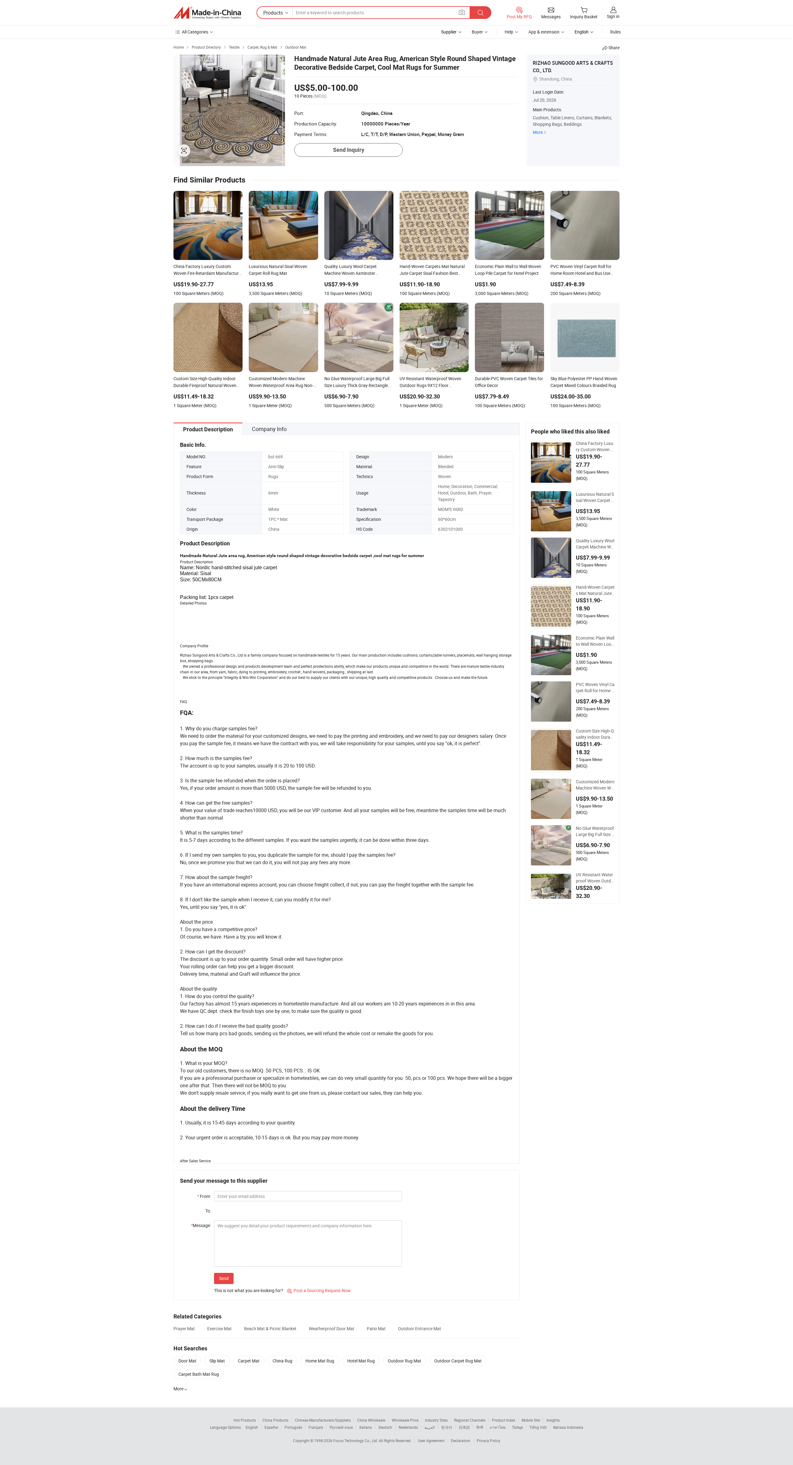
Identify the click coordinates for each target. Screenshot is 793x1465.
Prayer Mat (184, 1328)
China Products (275, 1420)
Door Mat (187, 1361)
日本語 (464, 1427)
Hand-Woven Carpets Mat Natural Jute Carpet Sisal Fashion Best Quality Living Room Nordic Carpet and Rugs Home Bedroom (595, 590)
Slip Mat (217, 1361)
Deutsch (385, 1427)
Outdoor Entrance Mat (419, 1328)
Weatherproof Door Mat (331, 1328)
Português (293, 1427)
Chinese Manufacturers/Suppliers (323, 1420)
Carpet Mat (249, 1361)
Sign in (613, 16)
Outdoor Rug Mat (404, 1361)
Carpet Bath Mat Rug (198, 1374)
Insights (553, 1420)
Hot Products (245, 1420)
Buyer (477, 32)
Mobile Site (531, 1420)
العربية (429, 1427)
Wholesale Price (405, 1420)
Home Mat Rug (319, 1361)
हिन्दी (479, 1427)
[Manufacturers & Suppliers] (207, 12)
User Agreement (431, 1440)
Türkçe (517, 1427)
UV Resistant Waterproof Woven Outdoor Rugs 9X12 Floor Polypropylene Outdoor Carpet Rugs (595, 878)
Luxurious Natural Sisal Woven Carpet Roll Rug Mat (595, 497)
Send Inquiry (348, 150)
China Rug (282, 1361)
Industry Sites (436, 1420)
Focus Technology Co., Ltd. (356, 1440)
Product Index (503, 1420)
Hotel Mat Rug (361, 1361)
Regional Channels (469, 1420)
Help (509, 32)
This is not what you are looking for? (248, 1290)
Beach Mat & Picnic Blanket (270, 1328)
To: (208, 1211)
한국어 (446, 1427)
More (538, 132)
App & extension (543, 32)
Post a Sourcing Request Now (319, 1290)
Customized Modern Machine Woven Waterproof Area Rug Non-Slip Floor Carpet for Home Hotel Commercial (595, 785)
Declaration (460, 1440)
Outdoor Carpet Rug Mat (458, 1361)
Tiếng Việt (538, 1427)
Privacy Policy (488, 1440)
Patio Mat (376, 1328)
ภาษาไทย (498, 1427)
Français (316, 1427)
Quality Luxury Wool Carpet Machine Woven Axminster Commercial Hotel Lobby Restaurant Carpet (595, 544)
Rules (615, 32)
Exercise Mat (219, 1328)
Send (224, 1278)
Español (271, 1427)
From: (204, 1196)
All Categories (195, 32)
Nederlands (408, 1427)
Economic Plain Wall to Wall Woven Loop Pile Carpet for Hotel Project (595, 641)
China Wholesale (371, 1420)
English (252, 1427)
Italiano (365, 1427)
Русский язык (341, 1427)
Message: (201, 1225)
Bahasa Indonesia (568, 1427)
